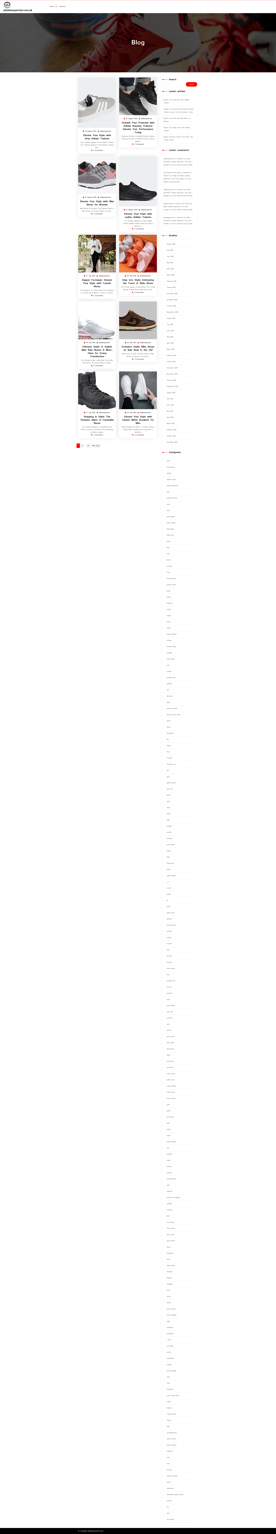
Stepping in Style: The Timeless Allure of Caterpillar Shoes (97, 420)
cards (168, 609)
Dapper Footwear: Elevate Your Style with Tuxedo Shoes (97, 283)
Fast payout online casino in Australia (176, 172)
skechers (170, 1272)
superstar (170, 1327)
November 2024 (172, 374)
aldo (168, 492)
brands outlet (171, 585)
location (169, 962)
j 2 (168, 882)
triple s (169, 1420)
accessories (171, 467)
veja (168, 1463)
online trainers (171, 1086)
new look (170, 1012)
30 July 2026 (131, 276)
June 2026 (170, 256)
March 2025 (170, 349)
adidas (169, 473)
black (168, 541)
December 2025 (172, 293)
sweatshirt (170, 1333)
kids (168, 950)
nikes (168, 1055)
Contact (62, 6)
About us (53, 6)
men (168, 975)
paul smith (170, 1117)
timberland (170, 1358)
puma (168, 1135)
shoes (169, 1247)
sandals (169, 1203)
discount (169, 696)
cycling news (171, 677)
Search (172, 79)
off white (170, 1067)
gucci (168, 807)
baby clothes (171, 523)
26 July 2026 (131, 412)
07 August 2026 (132, 118)
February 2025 (171, 355)
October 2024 (171, 380)
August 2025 (171, 318)
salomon (169, 1191)
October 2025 (171, 306)
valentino (170, 1451)
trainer (169, 1402)
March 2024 (170, 423)
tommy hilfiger (171, 1371)
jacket (169, 894)
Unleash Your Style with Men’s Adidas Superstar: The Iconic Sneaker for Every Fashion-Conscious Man (178, 162)
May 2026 (170, 262)
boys (168, 572)
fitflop (169, 745)
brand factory (171, 578)
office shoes (171, 1074)
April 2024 (170, 417)
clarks (169, 628)
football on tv (171, 764)
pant (168, 1104)
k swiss (169, 944)
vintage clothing (172, 1476)
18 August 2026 (91, 131)
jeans (168, 906)
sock (168, 1290)
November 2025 (172, 300)
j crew (169, 888)
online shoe (171, 1080)
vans (168, 1457)
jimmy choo (171, 913)
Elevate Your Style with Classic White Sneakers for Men (138, 420)
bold (168, 554)
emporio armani (172, 708)
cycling (169, 671)
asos (168, 510)
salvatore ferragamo (173, 1197)
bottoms (169, 566)
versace (169, 1470)
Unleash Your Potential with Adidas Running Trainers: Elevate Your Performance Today (138, 127)
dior (168, 690)
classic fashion (172, 634)
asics (168, 504)
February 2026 (171, 281)
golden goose (171, 783)
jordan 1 (169, 919)
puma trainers (171, 1142)
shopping (170, 1253)
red (168, 1148)
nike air (169, 1030)
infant (168, 869)
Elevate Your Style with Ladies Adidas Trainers (138, 215)
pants (168, 1111)
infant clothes (171, 875)
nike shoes (170, 1049)
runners (169, 1166)
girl (168, 770)
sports (169, 1302)
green (169, 795)
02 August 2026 (91, 197)
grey (168, 801)
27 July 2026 (91, 412)
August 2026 (171, 244)
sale (168, 1185)
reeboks (169, 1154)
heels (168, 814)
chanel (169, 616)
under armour (171, 1439)
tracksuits (170, 1389)
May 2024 (170, 411)
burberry (169, 603)
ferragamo (170, 733)
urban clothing (171, 1445)
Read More (96, 102)
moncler (169, 993)
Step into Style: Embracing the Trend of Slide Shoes (138, 281)
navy (168, 999)
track (168, 1383)
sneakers (170, 1284)
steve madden (171, 1315)
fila (168, 739)
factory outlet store (173, 715)
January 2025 (171, 361)
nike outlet (170, 1043)
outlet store (171, 1092)
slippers (169, 1278)
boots (169, 560)
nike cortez (170, 1036)
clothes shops (171, 646)
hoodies (169, 838)
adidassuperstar (105, 131)
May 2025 (170, 337)
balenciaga (170, 529)
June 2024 (170, 405)
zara (168, 1513)
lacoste (169, 956)
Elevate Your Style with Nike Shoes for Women (97, 203)
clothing (169, 653)
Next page (95, 446)
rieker (169, 1160)
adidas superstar (172, 485)
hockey (169, 826)
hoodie (169, 832)
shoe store (170, 1234)
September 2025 (172, 312)
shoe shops (171, 1228)
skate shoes (171, 1265)
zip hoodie (170, 1519)
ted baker (170, 1346)
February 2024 (171, 430)
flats (168, 752)
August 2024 (171, 392)
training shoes (171, 1414)
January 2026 (171, 287)
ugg (168, 1426)
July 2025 (170, 324)
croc (168, 665)
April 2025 (170, 343)
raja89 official (168, 203)
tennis (169, 1352)
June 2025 (170, 331)
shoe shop (170, 1222)
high (168, 820)
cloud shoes (171, 659)
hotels (169, 851)
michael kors (171, 981)
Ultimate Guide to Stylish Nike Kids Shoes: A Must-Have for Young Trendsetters (97, 351)
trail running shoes (173, 1395)
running (169, 1173)
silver (168, 1259)
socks (169, 1296)
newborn (170, 1018)
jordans (169, 931)
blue (168, 547)
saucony (169, 1210)
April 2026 (170, 269)
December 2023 (172, 442)
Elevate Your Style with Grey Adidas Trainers (97, 137)
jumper (169, 937)
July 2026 (170, 250)
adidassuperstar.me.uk (17, 10)
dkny (168, 702)
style (168, 1321)
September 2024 (172, 386)
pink (168, 1123)
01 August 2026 (132, 210)
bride (168, 591)
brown (169, 597)
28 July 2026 (131, 342)
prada (169, 1129)
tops (168, 1377)
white (168, 1482)
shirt (168, 1216)
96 (88, 446)
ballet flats (170, 535)
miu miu (169, 987)
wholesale (170, 1488)
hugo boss (170, 863)
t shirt (169, 1340)
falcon (169, 721)
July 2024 (170, 399)
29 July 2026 (91, 342)
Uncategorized (171, 1433)
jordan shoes (171, 925)
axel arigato (171, 516)
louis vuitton (171, 968)
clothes (169, 640)
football (169, 758)
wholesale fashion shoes (175, 1494)
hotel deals (170, 844)
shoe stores (171, 1241)
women (169, 1501)
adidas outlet (171, 479)
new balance (171, 1005)
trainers (169, 1408)
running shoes (171, 1179)
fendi (168, 727)
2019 (168, 461)
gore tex (170, 789)
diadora (169, 684)
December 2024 (172, 368)
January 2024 (171, 436)
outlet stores (171, 1098)
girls (168, 776)
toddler (169, 1364)
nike (168, 1024)
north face (170, 1061)
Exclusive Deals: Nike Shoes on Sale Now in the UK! (138, 348)
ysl (168, 1507)
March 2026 (170, 275)
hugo (168, 857)
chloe (168, 622)
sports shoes (171, 1309)
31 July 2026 (91, 276)
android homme (172, 498)
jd (167, 900)
